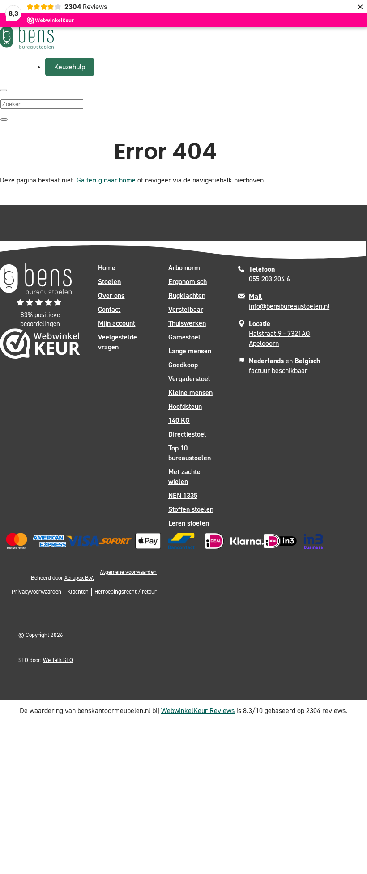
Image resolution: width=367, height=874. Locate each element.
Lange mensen (189, 351)
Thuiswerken (187, 323)
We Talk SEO (58, 660)
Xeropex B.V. (79, 577)
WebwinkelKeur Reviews (198, 710)
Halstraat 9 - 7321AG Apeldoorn (279, 333)
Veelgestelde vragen (117, 342)
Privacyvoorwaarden (36, 591)
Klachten (78, 591)
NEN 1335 (182, 495)
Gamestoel (184, 337)
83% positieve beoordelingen (40, 319)
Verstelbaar (185, 309)
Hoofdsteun (185, 406)
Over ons (111, 295)
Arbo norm (184, 267)
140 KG (179, 420)
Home (106, 267)
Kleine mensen (190, 392)
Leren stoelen (188, 523)
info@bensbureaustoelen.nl (289, 301)
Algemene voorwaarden (128, 572)
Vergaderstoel (189, 378)
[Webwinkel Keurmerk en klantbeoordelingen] (40, 345)
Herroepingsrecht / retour (125, 591)
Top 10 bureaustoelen (189, 452)
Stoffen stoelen (190, 509)
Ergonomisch (187, 281)
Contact (109, 309)
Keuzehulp (69, 67)
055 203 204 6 (269, 274)
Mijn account (116, 323)
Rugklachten (186, 295)
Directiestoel (187, 434)
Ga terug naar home (106, 180)
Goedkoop (183, 364)
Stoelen (109, 281)
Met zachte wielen (184, 476)
